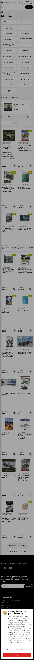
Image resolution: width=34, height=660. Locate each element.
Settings (9, 650)
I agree (17, 655)
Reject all (24, 650)
